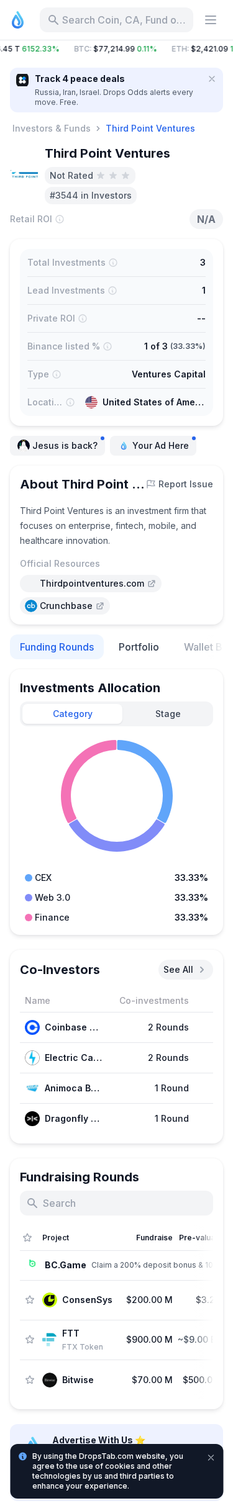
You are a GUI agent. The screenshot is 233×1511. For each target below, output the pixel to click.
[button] (116, 49)
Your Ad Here (160, 445)
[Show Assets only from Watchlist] (27, 1237)
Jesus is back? (65, 445)
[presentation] (91, 583)
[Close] (212, 79)
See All (178, 969)
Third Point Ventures (150, 128)
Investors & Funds (51, 128)
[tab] (72, 714)
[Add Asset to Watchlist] (30, 1300)
